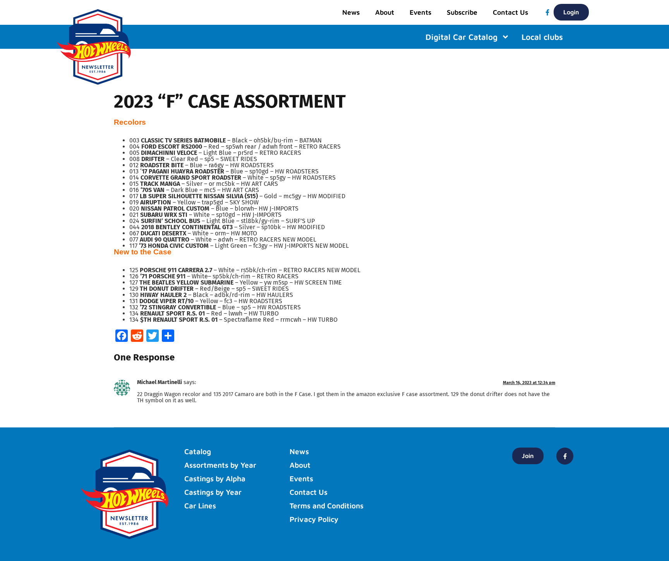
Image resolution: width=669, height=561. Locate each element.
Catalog (197, 451)
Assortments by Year (220, 465)
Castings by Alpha (214, 478)
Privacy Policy (314, 519)
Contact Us (510, 12)
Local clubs (542, 37)
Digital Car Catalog (461, 37)
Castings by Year (213, 492)
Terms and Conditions (327, 506)
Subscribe (462, 12)
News (351, 12)
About (384, 12)
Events (420, 12)
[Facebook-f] (547, 12)
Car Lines (200, 506)
